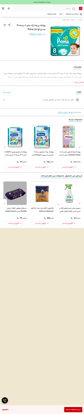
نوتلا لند (80, 20)
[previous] (79, 147)
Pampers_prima (35, 34)
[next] (4, 147)
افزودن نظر (6, 92)
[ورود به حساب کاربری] (9, 8)
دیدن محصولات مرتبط (73, 410)
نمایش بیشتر (79, 82)
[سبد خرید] (3, 8)
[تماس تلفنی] (5, 400)
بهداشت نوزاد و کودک (68, 20)
